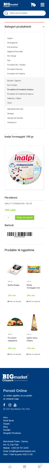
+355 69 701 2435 (19, 448)
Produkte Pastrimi (14, 69)
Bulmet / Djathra (14, 80)
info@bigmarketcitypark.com (22, 451)
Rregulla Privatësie (12, 433)
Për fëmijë (11, 56)
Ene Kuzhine (12, 47)
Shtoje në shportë (25, 217)
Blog (5, 426)
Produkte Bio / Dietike (16, 64)
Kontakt (6, 430)
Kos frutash (12, 85)
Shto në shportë (15, 301)
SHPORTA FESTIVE (15, 109)
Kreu (5, 417)
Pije (8, 60)
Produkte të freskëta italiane (20, 89)
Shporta (35, 4)
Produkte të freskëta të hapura (20, 94)
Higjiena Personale (15, 51)
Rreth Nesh (8, 420)
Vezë (9, 102)
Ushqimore (11, 122)
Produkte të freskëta (16, 73)
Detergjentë (12, 42)
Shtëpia (10, 113)
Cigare (10, 38)
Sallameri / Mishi (14, 98)
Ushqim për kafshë (15, 118)
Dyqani (6, 423)
